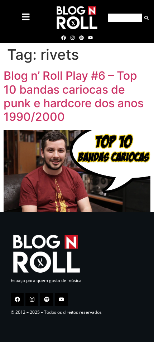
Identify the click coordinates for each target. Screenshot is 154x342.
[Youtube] (90, 37)
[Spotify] (81, 37)
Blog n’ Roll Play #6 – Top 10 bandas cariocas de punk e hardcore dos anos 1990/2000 (74, 96)
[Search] (145, 18)
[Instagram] (72, 37)
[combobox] (125, 18)
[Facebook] (63, 37)
